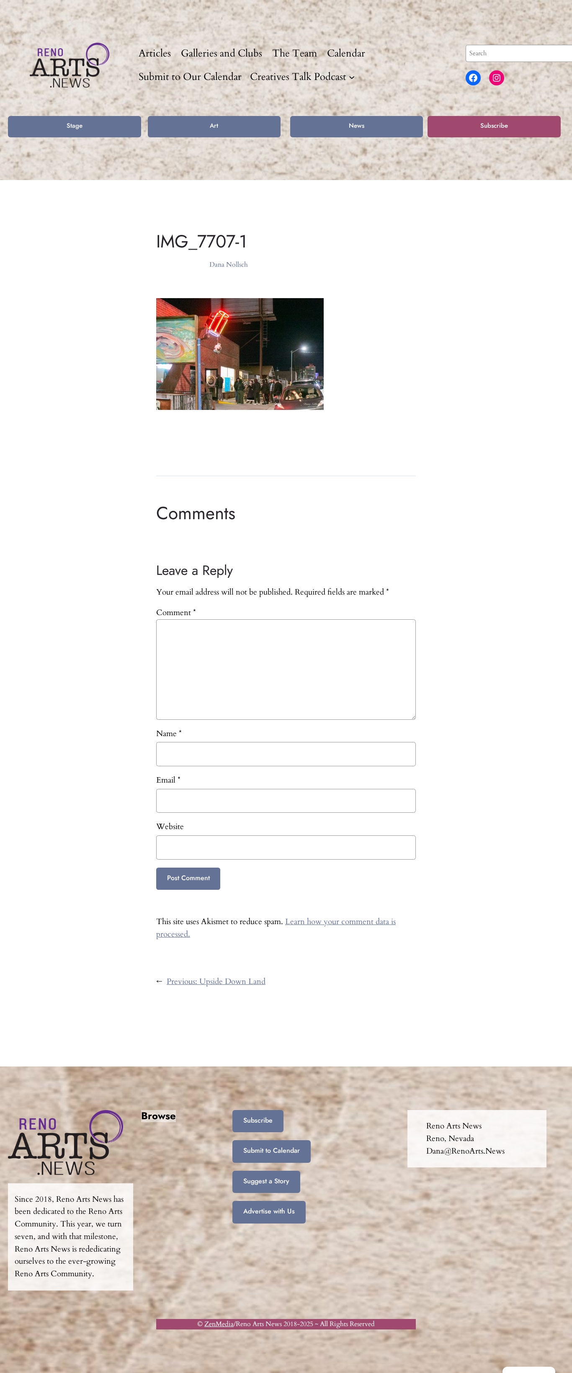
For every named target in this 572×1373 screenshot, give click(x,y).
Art (214, 125)
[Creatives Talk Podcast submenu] (352, 77)
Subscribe (494, 125)
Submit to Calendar (271, 1150)
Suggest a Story (266, 1181)
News (356, 125)
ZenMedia (219, 1324)
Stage (74, 125)
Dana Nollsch (228, 264)
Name (169, 733)
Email (168, 780)
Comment (176, 612)
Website (170, 826)
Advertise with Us (269, 1211)
